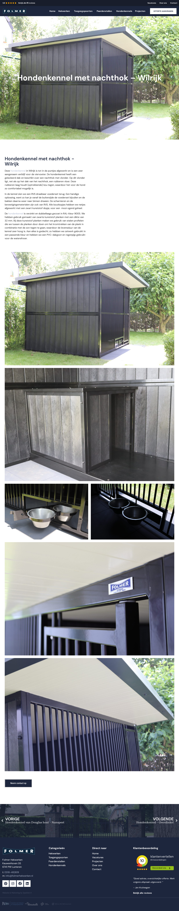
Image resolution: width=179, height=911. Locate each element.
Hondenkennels (124, 11)
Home (52, 11)
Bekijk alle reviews (26, 3)
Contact (173, 3)
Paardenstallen (104, 11)
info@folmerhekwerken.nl (19, 875)
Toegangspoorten (83, 11)
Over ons (163, 3)
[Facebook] (20, 883)
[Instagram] (13, 883)
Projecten (140, 11)
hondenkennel (18, 170)
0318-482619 (11, 872)
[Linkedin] (27, 883)
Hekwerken (64, 11)
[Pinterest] (5, 883)
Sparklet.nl (27, 893)
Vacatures (151, 3)
